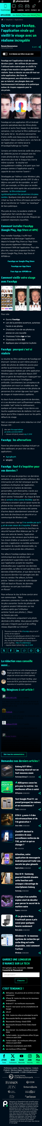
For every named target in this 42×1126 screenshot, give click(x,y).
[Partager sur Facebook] (11, 650)
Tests (17, 809)
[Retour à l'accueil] (21, 1)
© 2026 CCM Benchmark (29, 1072)
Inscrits (30, 1061)
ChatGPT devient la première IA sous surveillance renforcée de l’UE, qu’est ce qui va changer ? (27, 838)
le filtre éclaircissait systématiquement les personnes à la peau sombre (19, 194)
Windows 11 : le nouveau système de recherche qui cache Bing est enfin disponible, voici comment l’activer (27, 942)
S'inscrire (21, 980)
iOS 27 (8, 1012)
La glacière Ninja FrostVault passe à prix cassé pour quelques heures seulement (26, 921)
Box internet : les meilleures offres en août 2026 (22, 1031)
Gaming (20, 10)
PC (14, 10)
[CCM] (30, 1082)
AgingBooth (11, 456)
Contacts (35, 1068)
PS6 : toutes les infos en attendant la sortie (22, 1015)
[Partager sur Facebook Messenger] (24, 650)
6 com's (34, 47)
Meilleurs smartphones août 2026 (18, 1046)
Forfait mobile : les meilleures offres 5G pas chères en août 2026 (22, 1036)
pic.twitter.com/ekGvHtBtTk (13, 432)
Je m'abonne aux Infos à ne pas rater (21, 54)
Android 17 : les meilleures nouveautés (20, 1003)
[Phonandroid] (5, 1104)
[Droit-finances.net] (11, 1091)
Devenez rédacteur (25, 1068)
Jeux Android (17, 15)
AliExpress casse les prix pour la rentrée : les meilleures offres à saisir (27, 786)
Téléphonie (5, 10)
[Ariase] (30, 1096)
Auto (27, 10)
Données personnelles (31, 1070)
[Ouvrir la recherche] (39, 1)
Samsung (18, 891)
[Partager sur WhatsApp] (31, 650)
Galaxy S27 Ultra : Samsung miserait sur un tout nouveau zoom (27, 770)
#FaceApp (25, 631)
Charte (7, 1072)
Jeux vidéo (18, 825)
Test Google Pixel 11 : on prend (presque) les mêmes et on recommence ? (28, 802)
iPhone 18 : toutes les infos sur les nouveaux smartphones (22, 999)
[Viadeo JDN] (11, 1096)
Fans (4, 1061)
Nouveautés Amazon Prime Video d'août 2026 (21, 1026)
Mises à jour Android (29, 15)
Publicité (7, 1070)
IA (16, 848)
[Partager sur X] (4, 650)
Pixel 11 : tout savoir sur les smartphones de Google (22, 1008)
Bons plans (18, 930)
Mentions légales (16, 1070)
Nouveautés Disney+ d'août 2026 (18, 1021)
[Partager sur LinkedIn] (17, 650)
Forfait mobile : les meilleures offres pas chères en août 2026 (21, 1041)
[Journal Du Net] (11, 1087)
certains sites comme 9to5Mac (19, 499)
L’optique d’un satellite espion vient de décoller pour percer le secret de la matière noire (27, 901)
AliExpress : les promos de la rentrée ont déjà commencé (22, 994)
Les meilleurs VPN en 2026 (16, 1049)
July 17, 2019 (28, 434)
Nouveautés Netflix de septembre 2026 (21, 1018)
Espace (34, 10)
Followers (13, 1061)
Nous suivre (38, 650)
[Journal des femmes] (11, 1082)
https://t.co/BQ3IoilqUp (23, 642)
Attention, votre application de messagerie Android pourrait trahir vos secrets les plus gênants (27, 859)
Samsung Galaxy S (21, 777)
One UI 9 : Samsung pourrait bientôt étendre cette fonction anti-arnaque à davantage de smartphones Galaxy (26, 880)
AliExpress (18, 793)
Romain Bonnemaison (9, 46)
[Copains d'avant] (30, 1091)
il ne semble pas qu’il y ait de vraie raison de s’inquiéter (20, 524)
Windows (18, 952)
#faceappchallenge (16, 429)
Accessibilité (15, 1072)
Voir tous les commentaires (14, 754)
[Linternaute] (30, 1087)
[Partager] (39, 47)
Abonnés (21, 1061)
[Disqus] (21, 723)
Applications (19, 19)
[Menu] (2, 1)
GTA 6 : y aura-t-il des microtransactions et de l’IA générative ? (26, 818)
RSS (38, 1061)
